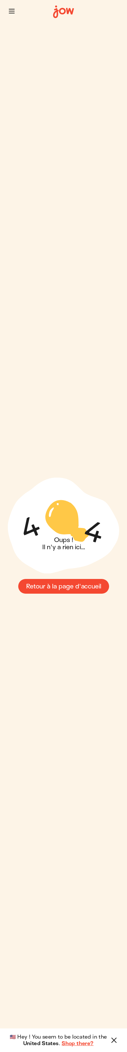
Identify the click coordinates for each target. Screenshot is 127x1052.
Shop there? (77, 1043)
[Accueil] (63, 12)
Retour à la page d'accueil (63, 586)
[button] (11, 11)
